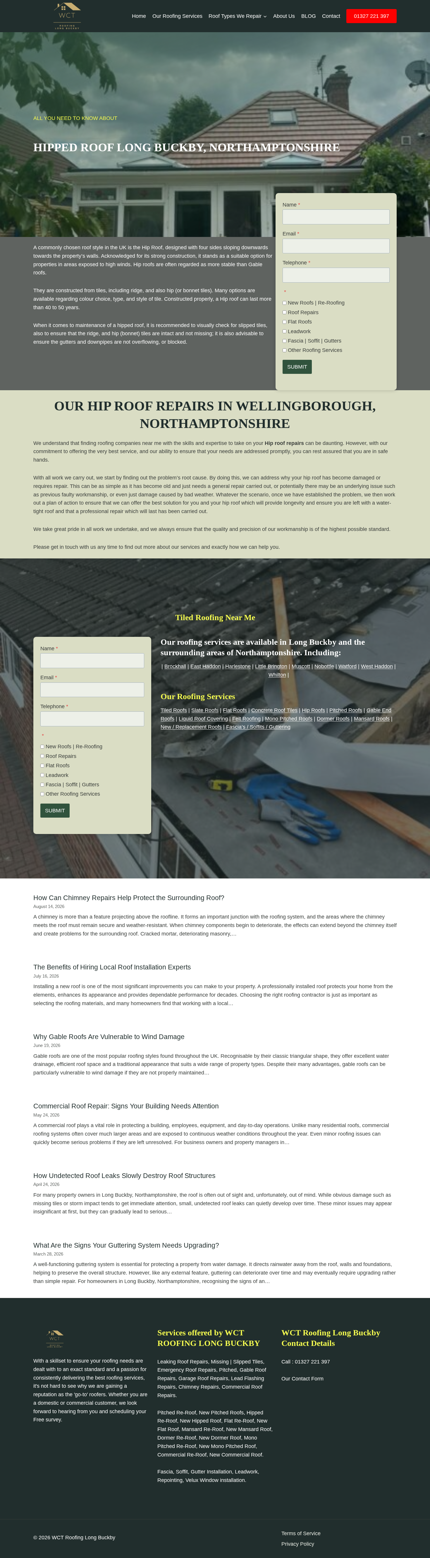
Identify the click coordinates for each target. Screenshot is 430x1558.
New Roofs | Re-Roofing (316, 303)
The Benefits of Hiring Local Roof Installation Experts (112, 967)
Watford (347, 666)
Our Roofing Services (177, 16)
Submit (297, 367)
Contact (331, 16)
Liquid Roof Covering (203, 719)
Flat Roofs (300, 322)
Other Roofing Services (315, 350)
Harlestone (238, 666)
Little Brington (271, 666)
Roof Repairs (303, 312)
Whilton (277, 675)
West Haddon (377, 666)
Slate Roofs (205, 710)
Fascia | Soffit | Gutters (314, 341)
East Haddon (205, 666)
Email (291, 234)
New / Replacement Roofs (191, 727)
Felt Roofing (246, 719)
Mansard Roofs (372, 719)
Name (291, 205)
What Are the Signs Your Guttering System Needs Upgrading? (126, 1245)
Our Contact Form (302, 1379)
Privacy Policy (297, 1544)
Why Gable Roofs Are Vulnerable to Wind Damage (109, 1037)
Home (139, 16)
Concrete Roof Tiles (274, 710)
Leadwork (299, 331)
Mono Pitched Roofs (288, 719)
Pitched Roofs (345, 710)
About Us (284, 16)
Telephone (296, 263)
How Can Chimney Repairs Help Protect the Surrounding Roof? (128, 898)
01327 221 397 (371, 16)
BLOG (308, 16)
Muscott (301, 666)
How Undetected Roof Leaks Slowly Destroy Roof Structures (124, 1175)
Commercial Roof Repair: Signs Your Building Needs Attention (126, 1106)
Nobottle (324, 666)
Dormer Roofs (333, 719)
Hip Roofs (313, 710)
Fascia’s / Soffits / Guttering (258, 727)
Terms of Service (301, 1533)
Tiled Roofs (174, 710)
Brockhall (175, 666)
